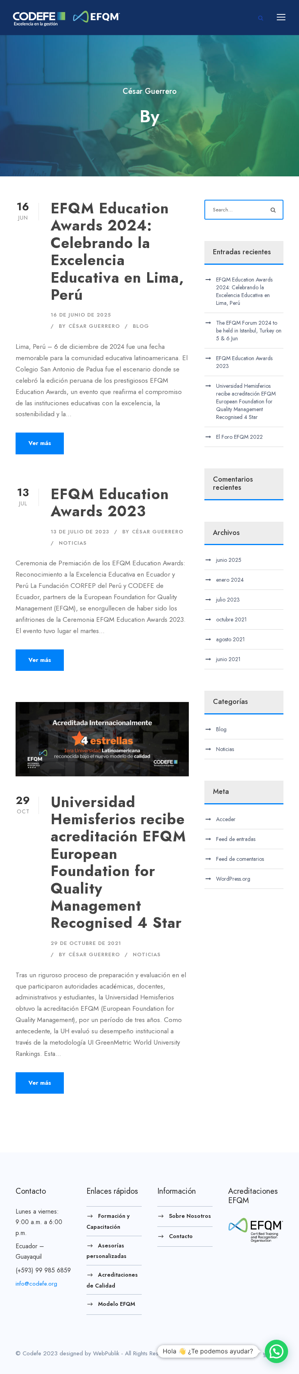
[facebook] (238, 1354)
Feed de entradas (235, 839)
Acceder (226, 819)
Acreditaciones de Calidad (112, 1280)
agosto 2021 (230, 639)
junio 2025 (228, 560)
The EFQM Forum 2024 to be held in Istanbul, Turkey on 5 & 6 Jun (248, 330)
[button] (276, 1351)
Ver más (39, 443)
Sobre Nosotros (190, 1216)
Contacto (181, 1236)
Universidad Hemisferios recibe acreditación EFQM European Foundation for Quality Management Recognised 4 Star (118, 863)
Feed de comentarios (240, 859)
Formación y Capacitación (108, 1221)
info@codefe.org (36, 1283)
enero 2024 (230, 580)
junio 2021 (228, 659)
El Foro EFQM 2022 (239, 437)
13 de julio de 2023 (80, 531)
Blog (141, 326)
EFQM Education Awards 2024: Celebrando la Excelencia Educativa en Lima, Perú (117, 251)
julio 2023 (228, 599)
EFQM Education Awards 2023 (110, 503)
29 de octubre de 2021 (86, 943)
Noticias (73, 543)
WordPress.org (233, 879)
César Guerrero (94, 326)
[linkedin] (251, 1354)
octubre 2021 (231, 619)
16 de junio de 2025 (81, 314)
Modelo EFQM (116, 1304)
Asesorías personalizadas (106, 1250)
